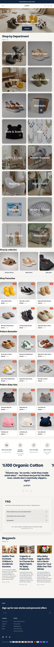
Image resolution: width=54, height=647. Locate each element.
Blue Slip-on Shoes (42, 378)
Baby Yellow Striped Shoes (8, 378)
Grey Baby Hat (41, 407)
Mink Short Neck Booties (7, 325)
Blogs (3, 628)
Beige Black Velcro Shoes (25, 378)
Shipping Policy (17, 626)
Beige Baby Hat (23, 407)
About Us (4, 623)
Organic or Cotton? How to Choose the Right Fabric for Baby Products (27, 563)
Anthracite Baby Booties (25, 325)
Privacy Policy (17, 623)
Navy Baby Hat (42, 432)
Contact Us (4, 621)
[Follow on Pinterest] (6, 637)
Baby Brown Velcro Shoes (44, 354)
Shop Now (27, 28)
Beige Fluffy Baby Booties (44, 301)
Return (3, 626)
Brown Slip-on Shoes (6, 354)
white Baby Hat (23, 432)
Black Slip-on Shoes (24, 301)
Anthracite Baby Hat (6, 407)
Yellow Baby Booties (6, 301)
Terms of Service (18, 628)
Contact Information (18, 631)
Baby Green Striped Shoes (26, 354)
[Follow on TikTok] (10, 637)
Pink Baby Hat (4, 432)
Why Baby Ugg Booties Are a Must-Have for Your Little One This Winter (44, 563)
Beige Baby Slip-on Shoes (44, 325)
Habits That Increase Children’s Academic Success (8, 561)
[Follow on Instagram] (3, 637)
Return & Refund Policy (19, 621)
